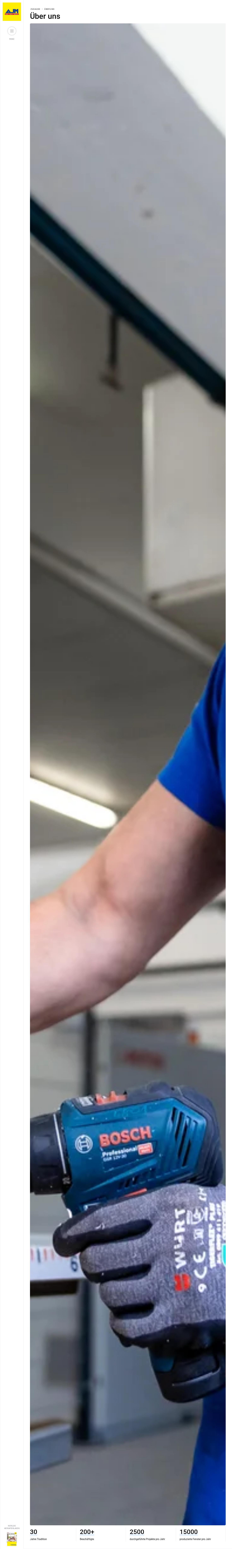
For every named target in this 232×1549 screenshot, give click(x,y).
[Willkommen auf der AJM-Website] (12, 12)
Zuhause (35, 9)
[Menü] (11, 31)
